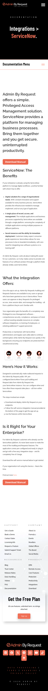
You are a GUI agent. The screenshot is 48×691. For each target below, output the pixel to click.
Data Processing (22, 667)
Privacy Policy (24, 673)
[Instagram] (30, 652)
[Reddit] (24, 652)
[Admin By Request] (15, 5)
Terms (12, 670)
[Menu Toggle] (43, 5)
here (15, 475)
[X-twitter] (18, 652)
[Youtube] (36, 652)
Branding (30, 670)
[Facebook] (11, 652)
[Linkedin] (5, 652)
